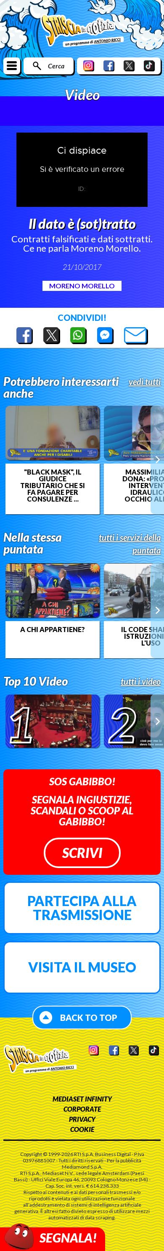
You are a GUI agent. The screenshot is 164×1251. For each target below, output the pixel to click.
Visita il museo (82, 967)
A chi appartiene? (52, 629)
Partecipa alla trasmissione (82, 908)
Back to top (88, 1017)
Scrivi (82, 852)
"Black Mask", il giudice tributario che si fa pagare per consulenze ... (52, 485)
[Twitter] (129, 65)
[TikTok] (149, 65)
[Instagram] (88, 65)
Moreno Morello (82, 286)
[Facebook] (108, 65)
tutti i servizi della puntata (130, 543)
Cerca (56, 66)
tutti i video (141, 681)
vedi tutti (145, 382)
